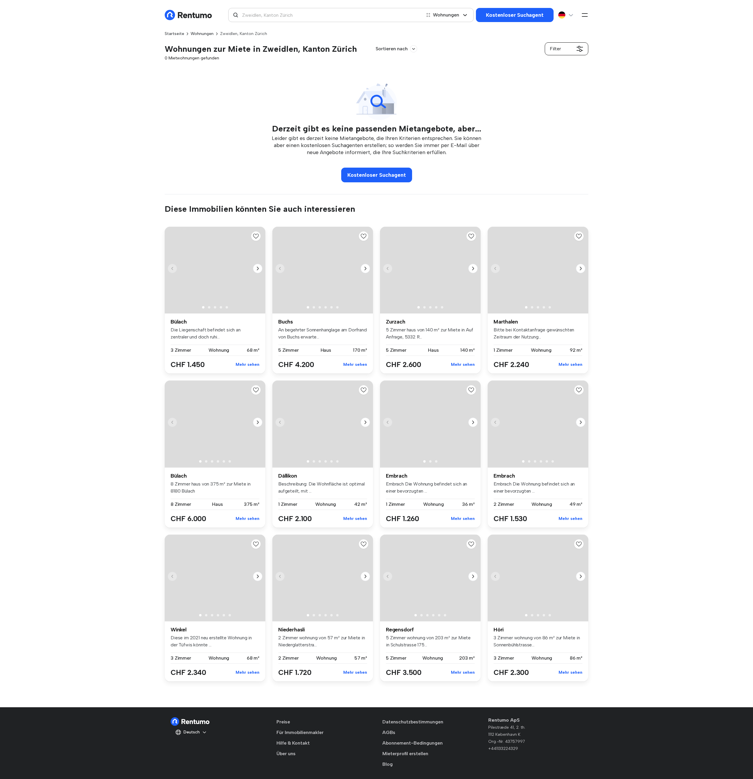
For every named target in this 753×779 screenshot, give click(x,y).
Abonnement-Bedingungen (412, 743)
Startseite (174, 33)
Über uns (286, 753)
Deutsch (192, 732)
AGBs (388, 732)
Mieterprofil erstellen (405, 753)
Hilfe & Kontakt (293, 743)
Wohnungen (446, 15)
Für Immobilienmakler (300, 732)
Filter (555, 48)
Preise (283, 722)
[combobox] (325, 15)
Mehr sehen (247, 364)
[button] (257, 268)
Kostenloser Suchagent (514, 15)
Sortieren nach (392, 48)
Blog (387, 764)
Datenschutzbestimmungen (412, 722)
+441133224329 (503, 748)
